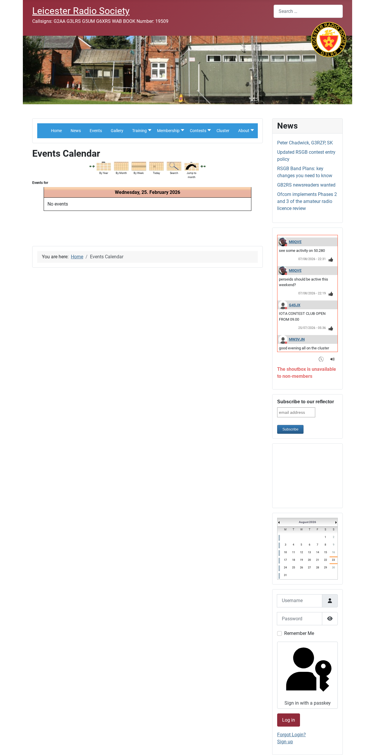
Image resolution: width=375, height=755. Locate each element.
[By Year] (103, 165)
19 (301, 559)
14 (317, 552)
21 (317, 559)
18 (293, 559)
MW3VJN (297, 339)
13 (309, 552)
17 (285, 559)
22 (325, 559)
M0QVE (295, 242)
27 (309, 567)
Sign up (285, 741)
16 (333, 552)
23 (333, 559)
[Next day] (202, 166)
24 (285, 567)
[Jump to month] (191, 165)
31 (285, 575)
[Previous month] (90, 166)
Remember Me (299, 633)
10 (285, 552)
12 (301, 552)
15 (325, 552)
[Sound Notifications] (333, 358)
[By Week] (139, 165)
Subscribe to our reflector (305, 401)
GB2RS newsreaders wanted (306, 185)
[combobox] (308, 11)
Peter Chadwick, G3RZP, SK (305, 143)
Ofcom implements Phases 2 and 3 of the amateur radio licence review (307, 201)
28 (317, 567)
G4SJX (294, 305)
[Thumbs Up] (331, 259)
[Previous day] (93, 166)
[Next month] (205, 166)
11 (293, 552)
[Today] (156, 165)
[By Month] (121, 165)
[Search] (174, 165)
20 (309, 559)
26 (301, 567)
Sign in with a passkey (307, 703)
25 (293, 567)
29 (325, 567)
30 (333, 567)
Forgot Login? (291, 734)
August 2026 (307, 522)
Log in (288, 720)
